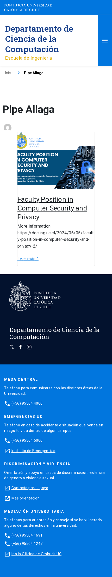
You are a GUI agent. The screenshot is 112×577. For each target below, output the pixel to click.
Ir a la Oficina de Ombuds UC (36, 554)
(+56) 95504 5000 (27, 440)
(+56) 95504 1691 (27, 535)
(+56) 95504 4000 (27, 403)
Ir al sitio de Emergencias (33, 451)
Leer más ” (28, 258)
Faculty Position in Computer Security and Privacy (52, 208)
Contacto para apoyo (29, 488)
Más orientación (25, 498)
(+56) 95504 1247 (27, 543)
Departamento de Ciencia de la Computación (39, 38)
